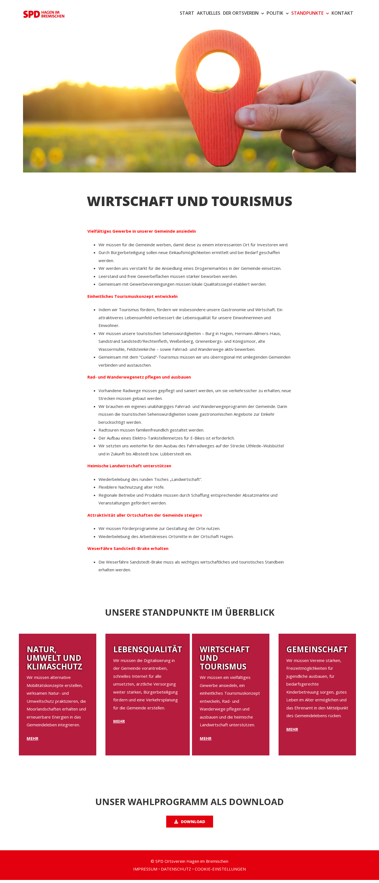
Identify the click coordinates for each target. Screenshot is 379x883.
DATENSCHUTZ (176, 869)
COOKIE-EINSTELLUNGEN (220, 869)
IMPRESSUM (145, 869)
